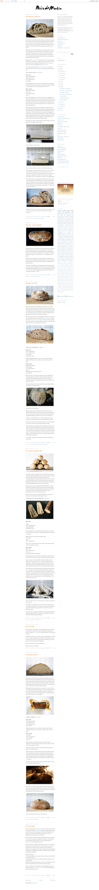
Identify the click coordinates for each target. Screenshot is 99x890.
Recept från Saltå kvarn (62, 159)
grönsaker (58, 272)
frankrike (59, 230)
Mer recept (59, 41)
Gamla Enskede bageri (34, 319)
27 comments (48, 875)
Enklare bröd (63, 24)
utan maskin (66, 289)
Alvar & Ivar (59, 146)
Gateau (58, 152)
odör (71, 279)
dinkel (60, 222)
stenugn (69, 232)
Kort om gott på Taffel (61, 133)
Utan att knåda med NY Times (63, 162)
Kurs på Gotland (30, 626)
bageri (66, 216)
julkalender (67, 212)
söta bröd (67, 257)
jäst (65, 237)
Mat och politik (60, 140)
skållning (59, 242)
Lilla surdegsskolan (61, 38)
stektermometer (60, 232)
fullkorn (60, 236)
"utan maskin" (69, 233)
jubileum (70, 247)
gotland (69, 218)
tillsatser (67, 259)
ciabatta (58, 246)
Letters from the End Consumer (63, 118)
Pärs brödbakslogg (61, 154)
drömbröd (63, 246)
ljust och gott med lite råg (43, 67)
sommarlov (60, 287)
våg (67, 260)
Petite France (60, 125)
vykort (71, 290)
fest (67, 246)
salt (62, 284)
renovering (68, 283)
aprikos (65, 262)
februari (61, 104)
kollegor (58, 274)
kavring (63, 273)
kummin (67, 250)
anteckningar (59, 262)
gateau (64, 222)
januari (61, 106)
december (62, 71)
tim (71, 287)
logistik (58, 228)
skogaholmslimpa (62, 257)
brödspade (71, 264)
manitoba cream (69, 252)
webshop (58, 291)
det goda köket (63, 266)
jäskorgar (58, 273)
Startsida (40, 880)
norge (60, 240)
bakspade (59, 235)
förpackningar (61, 270)
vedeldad (63, 260)
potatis (58, 281)
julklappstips (61, 237)
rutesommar (64, 240)
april (61, 86)
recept (38, 218)
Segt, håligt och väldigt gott (33, 16)
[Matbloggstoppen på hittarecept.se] (69, 296)
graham (66, 226)
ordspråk (58, 280)
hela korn (71, 236)
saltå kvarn (70, 240)
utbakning (70, 289)
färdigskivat (69, 269)
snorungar (66, 286)
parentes (68, 222)
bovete (58, 264)
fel (71, 267)
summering (65, 287)
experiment (59, 213)
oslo (62, 280)
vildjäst (60, 229)
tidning (69, 287)
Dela (54, 216)
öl (61, 291)
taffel (58, 259)
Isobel (58, 134)
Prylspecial (59, 46)
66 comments (48, 216)
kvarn (71, 250)
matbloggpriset (59, 277)
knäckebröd (70, 273)
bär (59, 266)
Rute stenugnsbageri (37, 632)
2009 (60, 70)
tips (66, 213)
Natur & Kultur (69, 22)
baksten (63, 235)
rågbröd (70, 230)
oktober (61, 75)
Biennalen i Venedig (30, 842)
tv (40, 619)
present (71, 281)
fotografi (65, 269)
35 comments (48, 274)
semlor (66, 284)
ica (71, 272)
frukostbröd (61, 226)
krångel (71, 274)
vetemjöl (71, 216)
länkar (67, 276)
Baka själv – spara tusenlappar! (34, 225)
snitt (63, 286)
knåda (58, 250)
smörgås (63, 242)
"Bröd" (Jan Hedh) (68, 229)
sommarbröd (64, 228)
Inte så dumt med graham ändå (34, 451)
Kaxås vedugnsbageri (61, 149)
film (72, 225)
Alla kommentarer (62, 203)
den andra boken (62, 223)
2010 (60, 68)
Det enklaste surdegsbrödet (62, 39)
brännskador (63, 264)
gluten (66, 270)
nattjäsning (59, 216)
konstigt (63, 274)
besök (66, 263)
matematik (37, 276)
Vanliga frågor (60, 44)
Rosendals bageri (60, 151)
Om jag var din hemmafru (62, 121)
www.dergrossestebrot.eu (39, 867)
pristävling (59, 283)
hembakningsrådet (64, 272)
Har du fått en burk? (61, 42)
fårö (72, 269)
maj (61, 85)
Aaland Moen (38, 830)
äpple (46, 444)
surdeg (42, 218)
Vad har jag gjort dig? (61, 130)
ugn (72, 222)
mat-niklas (70, 223)
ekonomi (33, 276)
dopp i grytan (70, 266)
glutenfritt (62, 247)
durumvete (68, 235)
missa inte (70, 277)
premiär (67, 281)
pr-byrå (62, 281)
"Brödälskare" (67, 243)
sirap (72, 284)
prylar (58, 219)
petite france (66, 280)
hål (32, 218)
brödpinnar (67, 264)
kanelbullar (64, 249)
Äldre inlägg (52, 880)
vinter (68, 290)
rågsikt (66, 256)
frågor (58, 247)
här (44, 643)
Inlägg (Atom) (35, 883)
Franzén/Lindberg (46, 318)
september (62, 77)
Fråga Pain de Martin (61, 302)
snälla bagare (71, 286)
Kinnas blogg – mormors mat (63, 136)
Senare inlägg (28, 880)
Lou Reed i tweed (60, 116)
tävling (71, 242)
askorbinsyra (70, 262)
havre (67, 247)
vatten (58, 290)
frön (72, 235)
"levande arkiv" (64, 245)
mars (61, 102)
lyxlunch (62, 276)
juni (61, 83)
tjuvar (58, 289)
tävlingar (62, 289)
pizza (58, 254)
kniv (66, 273)
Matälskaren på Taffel (61, 131)
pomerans (62, 254)
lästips (62, 252)
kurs (71, 226)
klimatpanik (70, 249)
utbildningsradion (60, 243)
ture (71, 259)
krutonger (67, 274)
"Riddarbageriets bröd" (61, 233)
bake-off (63, 263)
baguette (33, 619)
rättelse (72, 283)
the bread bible (70, 228)
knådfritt (62, 250)
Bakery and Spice (33, 60)
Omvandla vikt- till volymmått (63, 47)
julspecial (69, 215)
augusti (61, 79)
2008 (60, 108)
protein (67, 254)
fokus (61, 269)
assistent (58, 263)
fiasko (58, 269)
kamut (58, 249)
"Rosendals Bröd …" (61, 225)
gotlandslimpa (65, 236)
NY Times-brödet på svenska (63, 161)
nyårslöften (68, 279)
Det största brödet (30, 826)
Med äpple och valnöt (31, 283)
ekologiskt (68, 225)
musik (72, 239)
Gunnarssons (45, 64)
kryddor (69, 237)
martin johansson (62, 14)
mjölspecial (70, 253)
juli (61, 81)
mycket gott (63, 279)
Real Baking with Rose (62, 156)
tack (71, 257)
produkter (63, 283)
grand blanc (70, 270)
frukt (71, 246)
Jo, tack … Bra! (60, 120)
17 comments (48, 817)
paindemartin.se (65, 32)
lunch (58, 276)
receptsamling (61, 256)
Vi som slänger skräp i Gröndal (63, 126)
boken (61, 215)
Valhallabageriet (50, 63)
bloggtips (70, 245)
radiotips (71, 254)
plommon (71, 280)
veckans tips (63, 290)
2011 (60, 66)
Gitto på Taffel (60, 138)
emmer (65, 267)
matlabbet (59, 253)
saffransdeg (71, 256)
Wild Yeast (59, 157)
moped (58, 279)
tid (67, 242)
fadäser (69, 267)
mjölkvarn (64, 253)
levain (34, 218)
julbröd (61, 218)
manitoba (63, 239)
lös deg (71, 276)
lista (58, 252)
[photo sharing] (40, 37)
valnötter (41, 444)
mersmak (65, 277)
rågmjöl (60, 284)
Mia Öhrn (59, 128)
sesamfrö (69, 284)
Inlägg (60, 201)
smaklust (60, 286)
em (62, 267)
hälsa (69, 272)
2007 (60, 110)
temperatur (63, 259)
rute (66, 230)
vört (63, 219)
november (62, 73)
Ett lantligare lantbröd (31, 655)
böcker (68, 219)
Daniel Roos (59, 123)
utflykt (58, 260)
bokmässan (70, 263)
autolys (72, 220)
